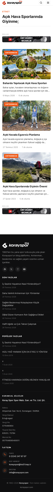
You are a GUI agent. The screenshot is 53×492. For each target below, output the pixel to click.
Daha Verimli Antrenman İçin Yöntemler (21, 293)
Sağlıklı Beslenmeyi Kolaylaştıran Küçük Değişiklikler (20, 304)
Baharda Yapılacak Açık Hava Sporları (25, 83)
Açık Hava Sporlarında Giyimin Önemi (25, 186)
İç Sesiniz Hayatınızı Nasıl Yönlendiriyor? (21, 284)
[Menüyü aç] (48, 2)
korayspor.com (26, 487)
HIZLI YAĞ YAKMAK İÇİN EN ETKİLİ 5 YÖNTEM (24, 352)
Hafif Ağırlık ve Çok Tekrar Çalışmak (19, 324)
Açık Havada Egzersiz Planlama (21, 134)
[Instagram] (17, 269)
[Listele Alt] (26, 211)
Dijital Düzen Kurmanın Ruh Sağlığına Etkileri (23, 314)
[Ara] (41, 2)
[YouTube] (24, 269)
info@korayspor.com (18, 472)
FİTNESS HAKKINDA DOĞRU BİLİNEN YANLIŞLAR (26, 380)
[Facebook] (4, 269)
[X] (11, 269)
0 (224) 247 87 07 (17, 456)
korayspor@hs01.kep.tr (20, 464)
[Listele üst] (26, 39)
